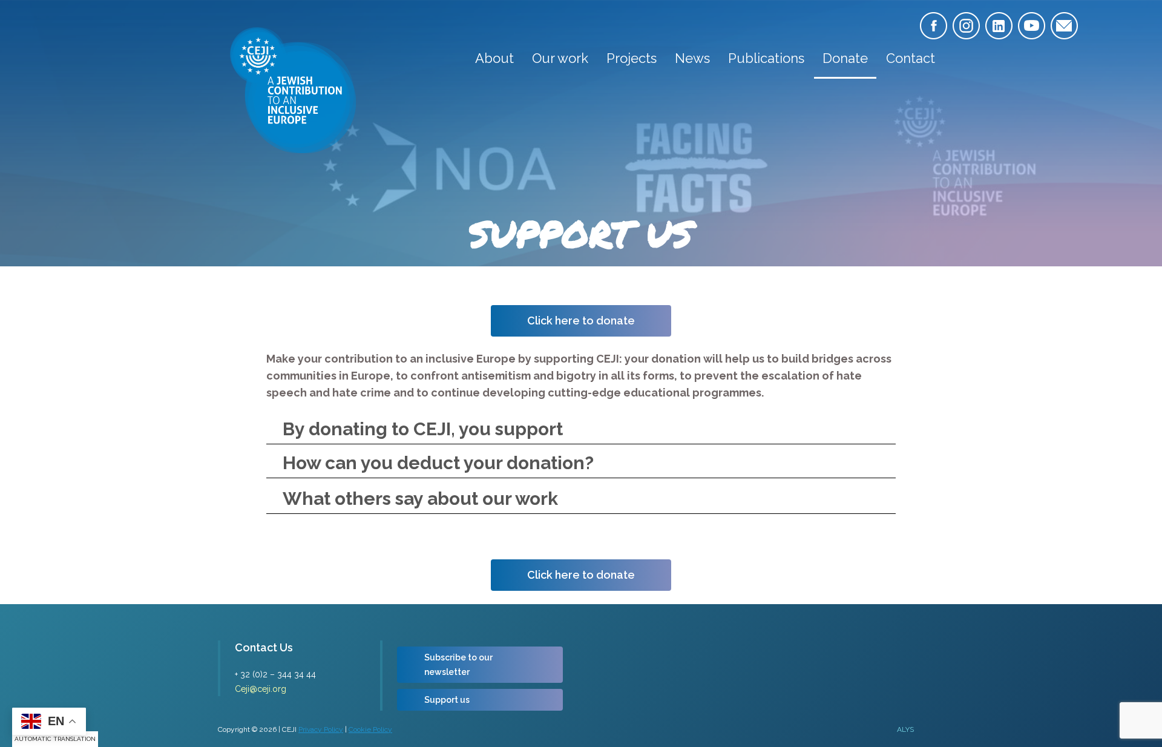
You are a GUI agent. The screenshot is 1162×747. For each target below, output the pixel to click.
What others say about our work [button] (420, 498)
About (494, 58)
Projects (631, 58)
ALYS (905, 729)
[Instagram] (966, 25)
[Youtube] (1031, 25)
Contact (910, 58)
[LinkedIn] (999, 25)
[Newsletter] (1064, 25)
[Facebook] (933, 25)
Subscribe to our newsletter (458, 665)
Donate (845, 58)
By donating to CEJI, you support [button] (423, 428)
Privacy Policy (320, 729)
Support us (447, 700)
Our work (560, 58)
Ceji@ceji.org (260, 689)
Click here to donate (581, 320)
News (692, 58)
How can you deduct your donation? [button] (438, 462)
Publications (766, 58)
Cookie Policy (370, 729)
